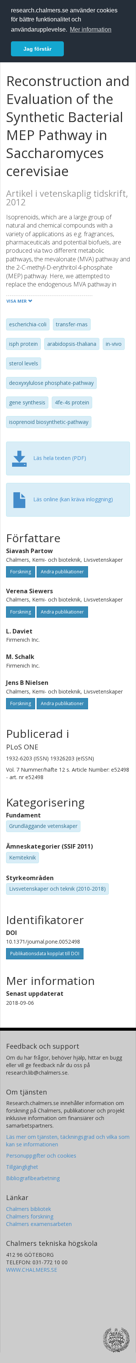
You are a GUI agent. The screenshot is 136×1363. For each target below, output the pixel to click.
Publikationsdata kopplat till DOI (44, 953)
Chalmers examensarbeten (39, 1223)
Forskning (20, 571)
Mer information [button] (90, 29)
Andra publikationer (62, 571)
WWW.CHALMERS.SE (31, 1269)
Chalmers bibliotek (28, 1208)
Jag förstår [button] (37, 49)
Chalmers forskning (29, 1216)
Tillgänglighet (22, 1166)
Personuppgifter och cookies (41, 1155)
